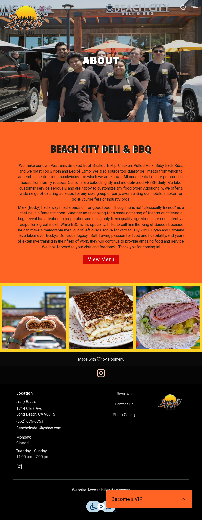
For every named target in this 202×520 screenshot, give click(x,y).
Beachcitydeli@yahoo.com (38, 428)
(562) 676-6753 (29, 421)
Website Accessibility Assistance (101, 490)
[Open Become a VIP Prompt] (183, 499)
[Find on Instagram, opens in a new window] (101, 374)
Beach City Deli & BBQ (170, 402)
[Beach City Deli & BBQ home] (26, 19)
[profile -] (183, 7)
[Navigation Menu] (195, 7)
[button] (33, 317)
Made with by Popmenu (64, 359)
